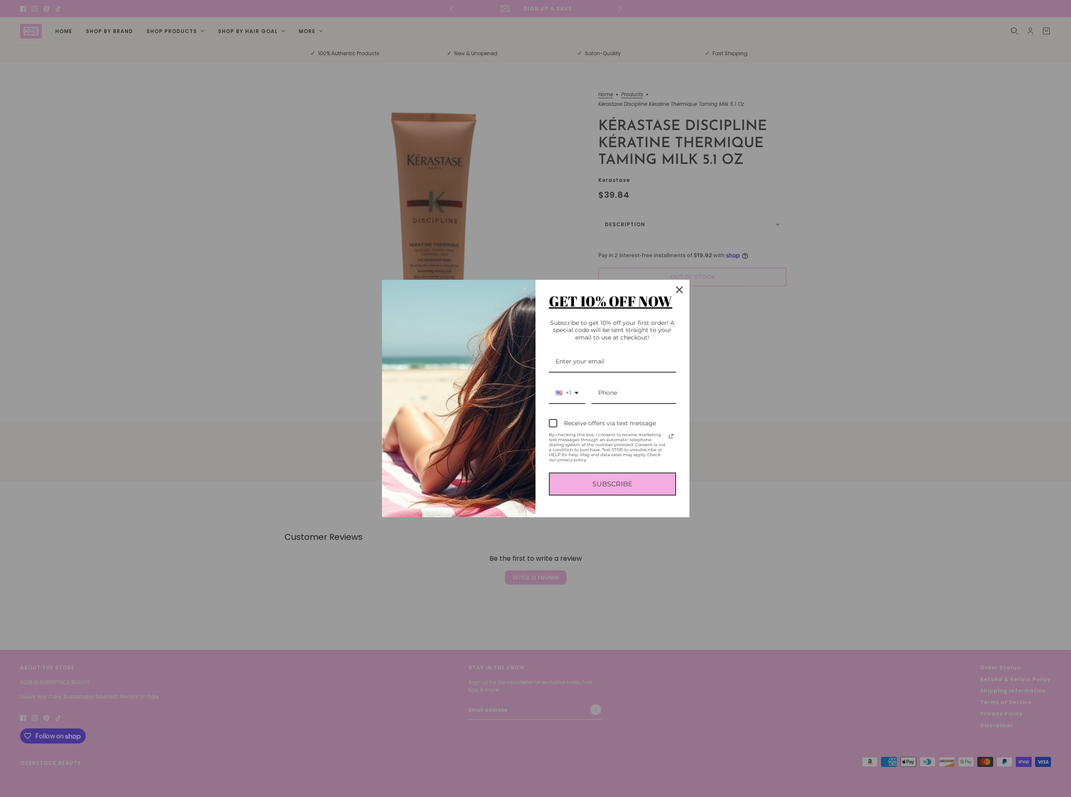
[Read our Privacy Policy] (671, 436)
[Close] (679, 290)
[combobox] (567, 393)
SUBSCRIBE (612, 484)
